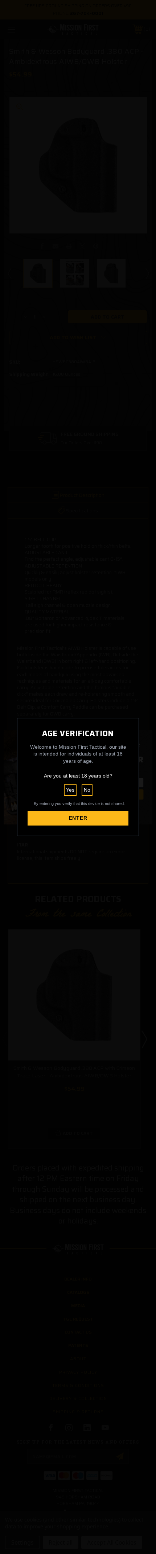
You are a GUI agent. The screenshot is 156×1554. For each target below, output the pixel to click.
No (87, 790)
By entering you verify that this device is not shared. (79, 803)
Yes (70, 790)
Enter (78, 818)
